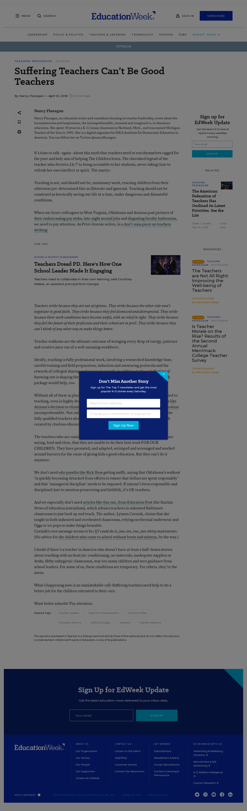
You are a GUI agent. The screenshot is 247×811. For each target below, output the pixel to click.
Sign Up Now (123, 425)
